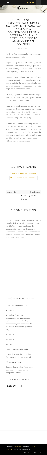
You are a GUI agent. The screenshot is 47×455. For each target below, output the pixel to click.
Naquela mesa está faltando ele (18, 349)
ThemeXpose (17, 446)
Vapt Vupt (10, 310)
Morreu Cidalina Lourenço (16, 305)
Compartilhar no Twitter (25, 178)
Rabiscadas (10, 334)
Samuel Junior (28, 196)
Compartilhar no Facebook (24, 173)
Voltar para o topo (32, 452)
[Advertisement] (20, 405)
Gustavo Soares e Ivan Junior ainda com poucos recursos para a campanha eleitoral (19, 370)
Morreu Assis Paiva (13, 362)
